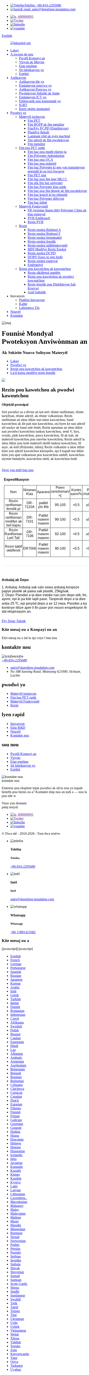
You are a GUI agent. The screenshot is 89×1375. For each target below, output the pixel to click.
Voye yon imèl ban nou (17, 470)
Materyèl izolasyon (32, 117)
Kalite (23, 304)
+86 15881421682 (23, 932)
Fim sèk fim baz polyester (45, 183)
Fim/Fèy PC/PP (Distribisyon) (48, 128)
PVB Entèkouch (39, 218)
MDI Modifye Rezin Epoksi (47, 249)
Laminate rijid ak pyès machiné (49, 136)
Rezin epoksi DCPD (42, 253)
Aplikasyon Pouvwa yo (35, 89)
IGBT (23, 105)
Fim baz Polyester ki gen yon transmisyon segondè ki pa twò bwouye (56, 169)
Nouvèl (15, 311)
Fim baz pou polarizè (42, 163)
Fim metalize (36, 144)
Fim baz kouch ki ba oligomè (47, 194)
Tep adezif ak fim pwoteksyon (48, 140)
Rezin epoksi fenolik (42, 241)
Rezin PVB (35, 222)
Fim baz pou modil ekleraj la (47, 152)
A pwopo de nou (21, 54)
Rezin (23, 226)
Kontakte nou (19, 735)
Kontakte (16, 315)
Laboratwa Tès (29, 308)
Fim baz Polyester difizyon (46, 198)
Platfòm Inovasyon (32, 300)
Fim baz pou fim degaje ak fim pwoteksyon (57, 191)
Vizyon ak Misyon (31, 62)
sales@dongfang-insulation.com (32, 899)
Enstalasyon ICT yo (32, 97)
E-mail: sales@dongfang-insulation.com (48, 9)
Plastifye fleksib (38, 132)
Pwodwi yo (18, 113)
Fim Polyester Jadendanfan (46, 155)
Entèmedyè (35, 265)
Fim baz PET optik (32, 148)
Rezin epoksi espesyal (43, 261)
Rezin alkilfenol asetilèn (44, 272)
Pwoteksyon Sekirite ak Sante (39, 93)
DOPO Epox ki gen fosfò (45, 257)
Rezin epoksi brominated (45, 237)
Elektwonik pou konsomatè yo (40, 101)
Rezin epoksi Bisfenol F (44, 233)
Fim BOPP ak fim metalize (46, 124)
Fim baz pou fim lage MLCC (47, 179)
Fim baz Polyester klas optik (47, 187)
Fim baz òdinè (37, 202)
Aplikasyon (18, 78)
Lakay (14, 50)
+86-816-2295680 (14, 660)
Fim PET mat (37, 175)
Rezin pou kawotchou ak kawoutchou (45, 269)
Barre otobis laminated (34, 109)
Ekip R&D (17, 727)
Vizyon (15, 758)
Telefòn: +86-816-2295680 (42, 5)
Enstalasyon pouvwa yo (35, 85)
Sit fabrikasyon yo (31, 70)
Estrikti (24, 74)
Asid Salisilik (37, 292)
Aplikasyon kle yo (31, 81)
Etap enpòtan (28, 66)
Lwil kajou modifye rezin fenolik (32, 373)
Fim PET (34, 120)
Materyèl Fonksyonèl (33, 206)
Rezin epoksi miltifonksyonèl (47, 245)
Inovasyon (17, 724)
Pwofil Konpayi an (32, 58)
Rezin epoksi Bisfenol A (44, 230)
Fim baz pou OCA (40, 159)
